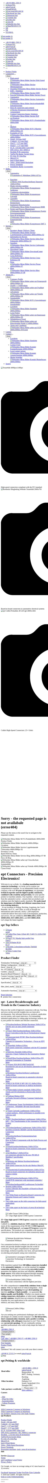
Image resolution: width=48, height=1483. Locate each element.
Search (8, 364)
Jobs (3, 1397)
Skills (8, 169)
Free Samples (6, 1343)
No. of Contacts (7, 970)
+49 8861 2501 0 (7, 1329)
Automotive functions (9, 991)
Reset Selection (6, 995)
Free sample (6, 1334)
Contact (8, 334)
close (8, 76)
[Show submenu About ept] (14, 275)
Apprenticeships (8, 1401)
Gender (3, 972)
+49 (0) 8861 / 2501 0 (30, 1368)
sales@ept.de (26, 1354)
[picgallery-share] (4, 1479)
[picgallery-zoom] (7, 1479)
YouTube (25, 1473)
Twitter (19, 1473)
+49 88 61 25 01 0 (8, 1354)
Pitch (3, 967)
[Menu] (6, 68)
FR (7, 30)
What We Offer (7, 1399)
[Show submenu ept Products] (11, 125)
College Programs (8, 1403)
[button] (24, 428)
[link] (24, 840)
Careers (8, 332)
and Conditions (6, 1460)
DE (7, 28)
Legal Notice (17, 1460)
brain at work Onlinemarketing (12, 1477)
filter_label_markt (7, 987)
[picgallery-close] (2, 1479)
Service (8, 226)
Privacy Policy (6, 1462)
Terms (3, 1458)
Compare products (8, 1332)
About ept (9, 275)
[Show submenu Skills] (11, 169)
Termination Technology (10, 963)
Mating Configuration (9, 965)
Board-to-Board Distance (10, 974)
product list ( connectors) (12, 997)
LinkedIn (36, 1473)
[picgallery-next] (4, 1481)
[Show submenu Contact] (12, 334)
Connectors (10, 74)
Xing (31, 1473)
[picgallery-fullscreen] (6, 1479)
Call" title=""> (19, 1338)
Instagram (12, 1473)
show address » (27, 1390)
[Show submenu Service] (12, 226)
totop (3, 1336)
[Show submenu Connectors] (15, 74)
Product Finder (11, 72)
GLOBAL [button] (9, 32)
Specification (5, 982)
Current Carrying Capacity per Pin (13, 976)
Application (5, 978)
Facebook (4, 1473)
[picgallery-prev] (2, 1481)
